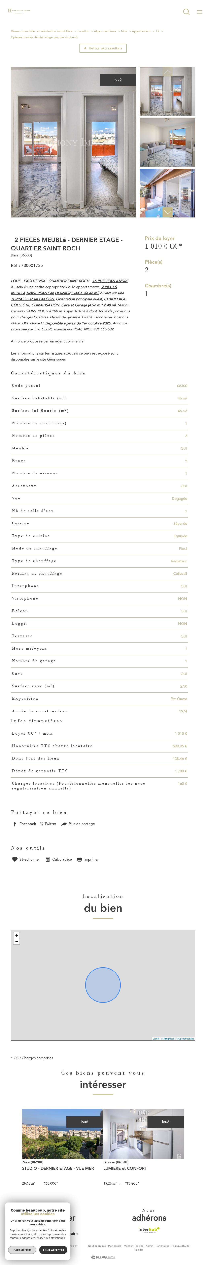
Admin (149, 1246)
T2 (157, 31)
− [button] (16, 941)
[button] (167, 212)
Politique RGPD (180, 1246)
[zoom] (73, 216)
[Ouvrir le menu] (199, 12)
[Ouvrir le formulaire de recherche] (186, 12)
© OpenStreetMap (185, 1038)
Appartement (141, 31)
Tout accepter (53, 1250)
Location (83, 31)
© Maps (167, 1038)
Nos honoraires (97, 1246)
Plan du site (114, 1246)
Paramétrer (22, 1250)
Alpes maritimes (105, 31)
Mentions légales (133, 1246)
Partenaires (162, 1246)
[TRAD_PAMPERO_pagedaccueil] (18, 14)
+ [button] (16, 935)
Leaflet (156, 1038)
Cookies (138, 1250)
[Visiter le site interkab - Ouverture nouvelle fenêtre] (149, 1230)
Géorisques (56, 359)
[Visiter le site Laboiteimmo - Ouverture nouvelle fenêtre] (103, 1258)
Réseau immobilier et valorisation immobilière (42, 31)
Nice (124, 31)
